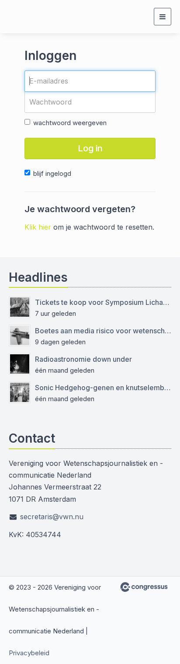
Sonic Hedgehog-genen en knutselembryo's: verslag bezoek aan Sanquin (103, 387)
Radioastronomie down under (83, 359)
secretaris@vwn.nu (51, 516)
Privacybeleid (29, 653)
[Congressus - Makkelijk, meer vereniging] (144, 587)
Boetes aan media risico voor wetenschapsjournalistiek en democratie (103, 330)
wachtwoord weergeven (70, 123)
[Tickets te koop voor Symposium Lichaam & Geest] (20, 307)
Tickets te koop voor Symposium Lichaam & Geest (103, 302)
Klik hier (37, 227)
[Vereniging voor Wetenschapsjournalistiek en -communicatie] (41, 16)
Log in (90, 148)
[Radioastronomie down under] (20, 364)
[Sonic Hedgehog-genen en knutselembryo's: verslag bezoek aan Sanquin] (20, 392)
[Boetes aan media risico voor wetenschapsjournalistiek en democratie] (20, 335)
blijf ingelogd (52, 173)
